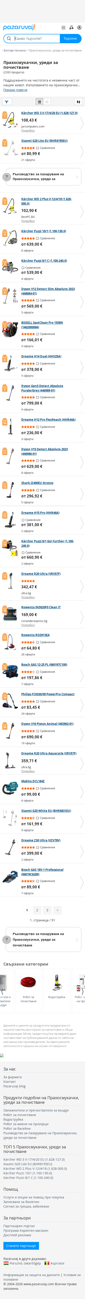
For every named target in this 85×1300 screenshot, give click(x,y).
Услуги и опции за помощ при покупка (33, 1197)
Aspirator (58, 1263)
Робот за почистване (28, 999)
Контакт (9, 1081)
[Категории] (63, 27)
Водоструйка (56, 997)
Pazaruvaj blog (14, 1086)
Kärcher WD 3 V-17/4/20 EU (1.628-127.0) (34, 1159)
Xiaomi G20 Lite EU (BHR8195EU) (27, 1164)
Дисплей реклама (17, 1235)
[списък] (39, 101)
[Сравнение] (71, 27)
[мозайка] (47, 101)
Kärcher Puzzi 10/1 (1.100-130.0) (27, 1173)
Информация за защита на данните (31, 1275)
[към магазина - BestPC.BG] (11, 206)
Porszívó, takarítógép (25, 1263)
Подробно (28, 130)
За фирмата (12, 1077)
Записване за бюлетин (21, 1202)
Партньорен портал (19, 1226)
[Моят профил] (79, 27)
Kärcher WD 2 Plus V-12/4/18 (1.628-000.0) (35, 1168)
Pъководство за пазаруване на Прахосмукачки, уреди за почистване (38, 179)
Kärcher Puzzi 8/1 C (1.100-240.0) (28, 1177)
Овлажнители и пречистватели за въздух (36, 1110)
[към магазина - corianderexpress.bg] (11, 614)
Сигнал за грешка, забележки (26, 1206)
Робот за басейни (17, 1128)
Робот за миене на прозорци (26, 1124)
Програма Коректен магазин (25, 1230)
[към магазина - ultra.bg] (11, 581)
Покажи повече (15, 90)
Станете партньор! (21, 1246)
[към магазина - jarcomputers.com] (11, 120)
